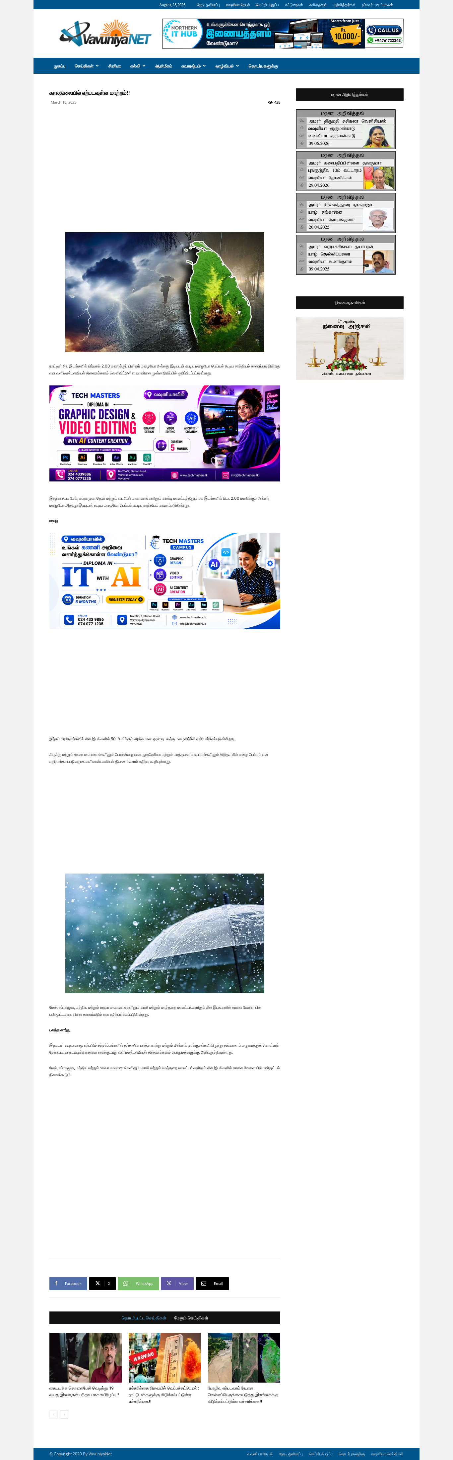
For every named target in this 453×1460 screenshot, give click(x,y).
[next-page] (64, 1414)
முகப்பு (60, 66)
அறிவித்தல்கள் (344, 4)
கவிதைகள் (318, 4)
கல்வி (135, 66)
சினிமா (114, 66)
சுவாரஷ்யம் (191, 66)
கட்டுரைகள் (294, 4)
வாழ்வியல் (225, 66)
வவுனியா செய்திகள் (387, 1454)
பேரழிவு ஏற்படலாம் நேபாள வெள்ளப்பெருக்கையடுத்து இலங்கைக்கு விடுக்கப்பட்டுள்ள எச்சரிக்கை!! (243, 1395)
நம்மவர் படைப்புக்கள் (377, 4)
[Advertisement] (164, 122)
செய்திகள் (84, 66)
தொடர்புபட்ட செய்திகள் (144, 1317)
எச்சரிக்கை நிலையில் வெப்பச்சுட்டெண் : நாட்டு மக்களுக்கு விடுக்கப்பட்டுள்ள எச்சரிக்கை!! (164, 1395)
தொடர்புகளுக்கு (263, 66)
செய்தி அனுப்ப (267, 4)
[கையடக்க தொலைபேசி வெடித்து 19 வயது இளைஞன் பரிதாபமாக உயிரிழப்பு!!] (85, 1358)
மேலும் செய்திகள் (191, 1317)
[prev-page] (53, 1414)
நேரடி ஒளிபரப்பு (208, 4)
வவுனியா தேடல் (238, 4)
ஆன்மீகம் (163, 66)
